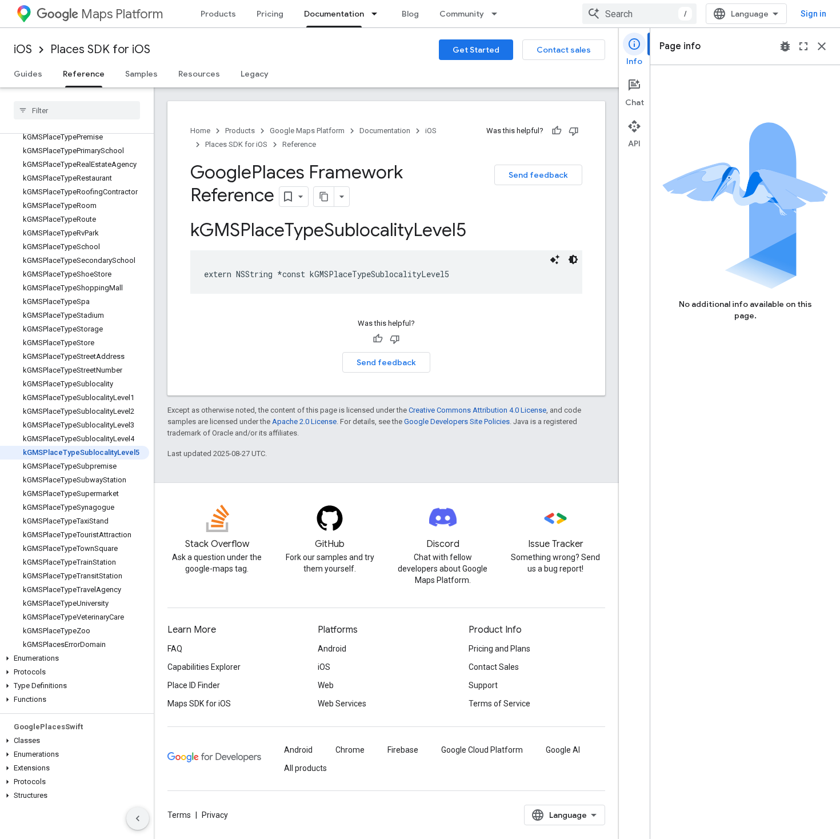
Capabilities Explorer (204, 667)
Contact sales (564, 50)
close (822, 46)
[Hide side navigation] (137, 818)
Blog (410, 14)
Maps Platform (122, 14)
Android (332, 648)
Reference (84, 74)
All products (305, 768)
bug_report (785, 46)
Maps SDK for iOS (199, 703)
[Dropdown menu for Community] (497, 13)
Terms (179, 815)
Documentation (334, 14)
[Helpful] (556, 130)
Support (483, 685)
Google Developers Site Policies (457, 421)
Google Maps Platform (307, 130)
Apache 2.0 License (304, 421)
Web (326, 685)
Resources (199, 74)
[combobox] (639, 13)
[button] (74, 658)
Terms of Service (499, 703)
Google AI (563, 749)
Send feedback (538, 175)
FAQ (174, 648)
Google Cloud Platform (482, 749)
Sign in (813, 13)
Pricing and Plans (499, 648)
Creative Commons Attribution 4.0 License (477, 410)
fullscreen (803, 46)
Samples (141, 74)
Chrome (350, 749)
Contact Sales (494, 667)
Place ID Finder (193, 685)
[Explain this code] (555, 259)
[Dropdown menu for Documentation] (377, 13)
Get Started (476, 50)
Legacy (255, 74)
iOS (23, 49)
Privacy (215, 815)
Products (218, 14)
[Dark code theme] (573, 259)
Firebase (402, 749)
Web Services (342, 703)
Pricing (270, 14)
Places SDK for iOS (100, 49)
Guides (28, 74)
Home (200, 130)
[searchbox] (77, 110)
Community (461, 14)
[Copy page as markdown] (324, 196)
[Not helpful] (573, 130)
